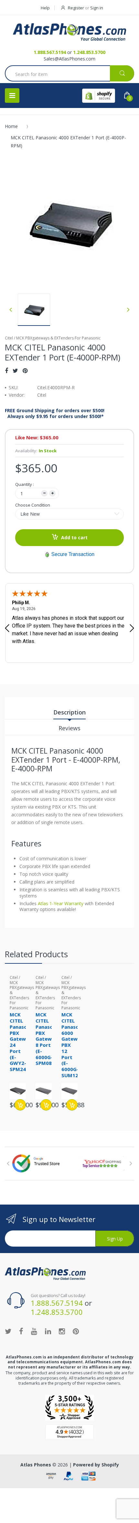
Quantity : (24, 484)
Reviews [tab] (69, 728)
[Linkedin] (48, 1330)
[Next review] (132, 629)
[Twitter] (15, 370)
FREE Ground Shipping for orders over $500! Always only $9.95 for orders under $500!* (54, 413)
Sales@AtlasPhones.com (69, 59)
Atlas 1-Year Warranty (60, 903)
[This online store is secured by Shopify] (98, 96)
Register (76, 8)
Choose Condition (32, 505)
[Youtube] (34, 1330)
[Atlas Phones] (69, 32)
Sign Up (115, 1239)
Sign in (96, 8)
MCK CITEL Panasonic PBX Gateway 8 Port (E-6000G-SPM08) (48, 1038)
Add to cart (74, 537)
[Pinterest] (25, 370)
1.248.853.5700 (89, 52)
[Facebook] (6, 370)
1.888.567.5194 (50, 52)
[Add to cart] (20, 1104)
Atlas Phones (35, 1465)
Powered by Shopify (96, 1465)
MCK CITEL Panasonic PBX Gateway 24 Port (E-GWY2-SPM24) (22, 1041)
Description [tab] (69, 712)
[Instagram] (62, 1330)
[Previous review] (7, 629)
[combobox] (69, 74)
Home (11, 126)
